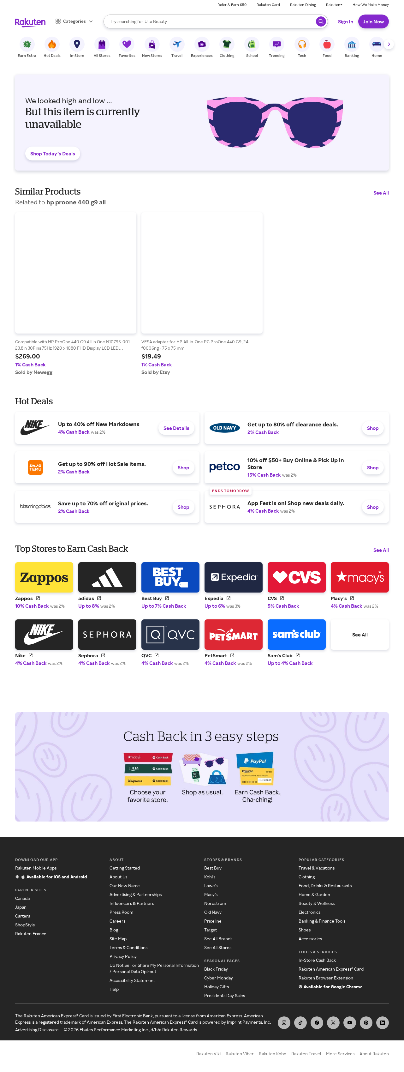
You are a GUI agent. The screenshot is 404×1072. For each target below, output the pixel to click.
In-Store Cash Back (317, 960)
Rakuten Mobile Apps (35, 867)
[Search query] (321, 21)
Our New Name (125, 885)
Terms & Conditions (128, 947)
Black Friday (216, 969)
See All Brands (218, 938)
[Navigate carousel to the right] (389, 44)
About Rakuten (374, 1053)
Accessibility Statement (132, 980)
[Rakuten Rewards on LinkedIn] (382, 1022)
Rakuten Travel (306, 1053)
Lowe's (210, 885)
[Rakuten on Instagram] (284, 1022)
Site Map (118, 938)
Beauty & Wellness (317, 903)
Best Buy (213, 867)
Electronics (309, 912)
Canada (22, 898)
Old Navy (213, 912)
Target (210, 929)
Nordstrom (215, 903)
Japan (21, 907)
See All (381, 193)
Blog (114, 929)
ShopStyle (25, 924)
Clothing (307, 876)
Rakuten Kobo (272, 1053)
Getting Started (125, 867)
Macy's (210, 894)
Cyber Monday (218, 977)
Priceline (213, 921)
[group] (75, 293)
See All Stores (217, 947)
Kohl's (209, 876)
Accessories (310, 938)
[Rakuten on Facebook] (317, 1022)
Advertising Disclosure (37, 1029)
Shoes (305, 929)
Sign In (345, 21)
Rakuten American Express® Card (331, 969)
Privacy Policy (123, 956)
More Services (340, 1053)
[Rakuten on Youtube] (349, 1022)
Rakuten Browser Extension (326, 977)
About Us (118, 876)
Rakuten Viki (208, 1053)
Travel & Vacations (317, 867)
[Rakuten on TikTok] (300, 1022)
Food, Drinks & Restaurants (325, 885)
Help (114, 989)
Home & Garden (314, 894)
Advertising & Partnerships (136, 894)
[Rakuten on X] (333, 1022)
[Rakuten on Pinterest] (366, 1022)
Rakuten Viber (240, 1053)
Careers (117, 921)
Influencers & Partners (132, 903)
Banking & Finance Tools (322, 921)
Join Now (373, 21)
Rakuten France (30, 933)
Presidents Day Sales (224, 995)
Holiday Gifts (216, 986)
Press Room (121, 912)
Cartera (22, 915)
